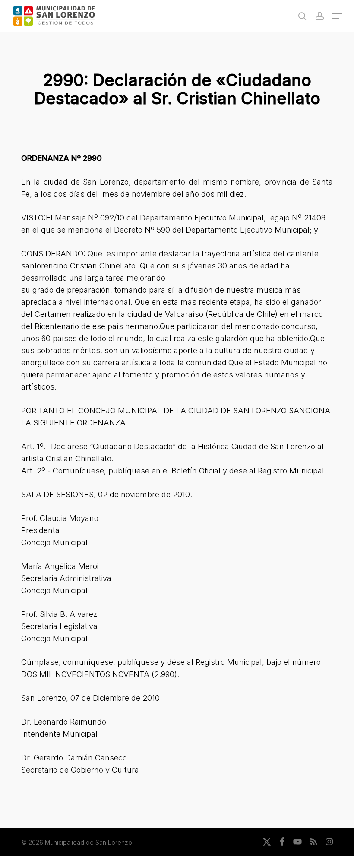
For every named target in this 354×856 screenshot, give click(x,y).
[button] (337, 16)
